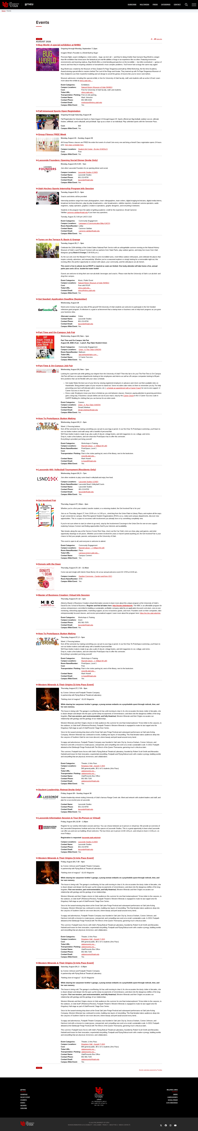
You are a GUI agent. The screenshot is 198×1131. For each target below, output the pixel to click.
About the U (113, 1125)
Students (23, 1100)
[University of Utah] (30, 1123)
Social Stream (173, 1100)
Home (4, 11)
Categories (165, 5)
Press (155, 5)
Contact (177, 5)
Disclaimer (97, 1125)
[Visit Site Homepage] (99, 1097)
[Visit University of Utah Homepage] (10, 4)
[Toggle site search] (186, 4)
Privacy (105, 1125)
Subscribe (132, 5)
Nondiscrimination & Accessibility (80, 1125)
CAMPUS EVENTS (172, 1097)
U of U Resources (172, 1103)
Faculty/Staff (25, 1097)
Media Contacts (124, 1125)
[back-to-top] (195, 1126)
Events (22, 1103)
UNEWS (175, 1094)
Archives (23, 1105)
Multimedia (144, 5)
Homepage (23, 1094)
